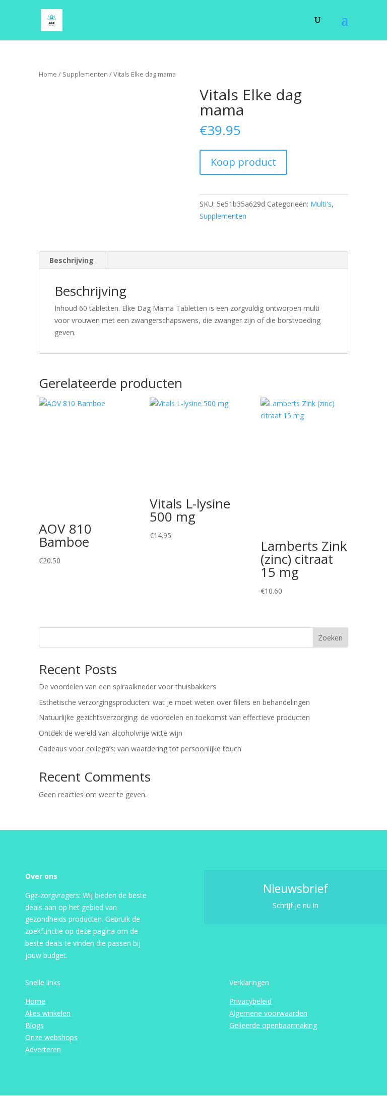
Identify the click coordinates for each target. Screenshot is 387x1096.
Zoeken (330, 637)
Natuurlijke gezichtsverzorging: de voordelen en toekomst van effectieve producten (174, 717)
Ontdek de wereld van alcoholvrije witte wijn (110, 733)
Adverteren (43, 1049)
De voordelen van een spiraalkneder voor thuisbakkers (127, 686)
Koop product (243, 162)
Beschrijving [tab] (71, 260)
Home (48, 74)
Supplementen (85, 74)
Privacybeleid (250, 1001)
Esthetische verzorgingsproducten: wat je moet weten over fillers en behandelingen (174, 702)
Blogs (34, 1025)
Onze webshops (51, 1037)
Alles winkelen (48, 1013)
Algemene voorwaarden (268, 1013)
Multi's (321, 204)
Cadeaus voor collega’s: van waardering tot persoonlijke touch (140, 748)
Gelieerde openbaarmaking (273, 1025)
